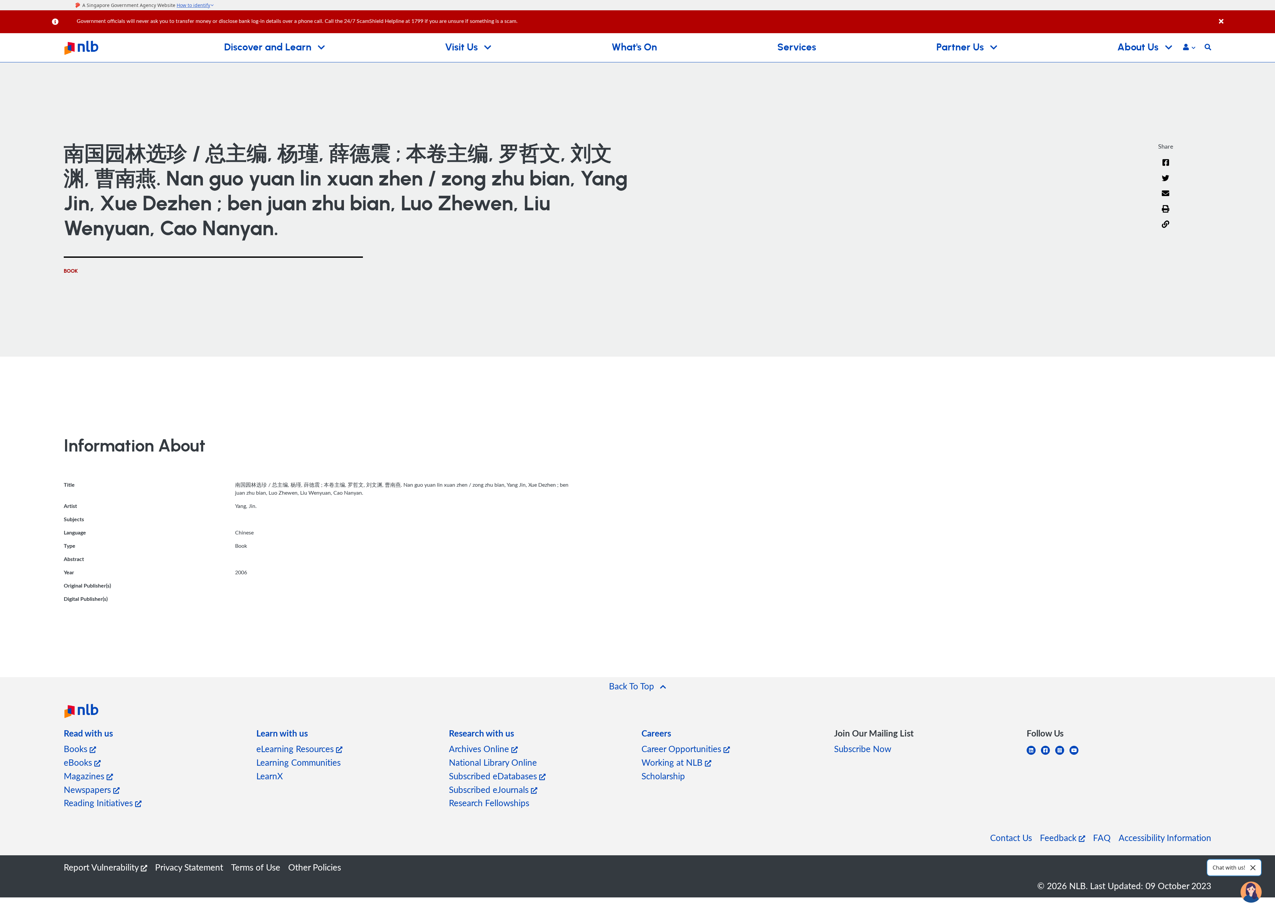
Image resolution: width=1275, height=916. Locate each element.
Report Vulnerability (102, 867)
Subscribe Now (862, 748)
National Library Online (493, 762)
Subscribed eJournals (490, 789)
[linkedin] (1034, 754)
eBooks (79, 762)
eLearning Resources (296, 748)
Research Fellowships (489, 803)
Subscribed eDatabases (494, 776)
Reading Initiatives (99, 803)
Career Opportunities (682, 748)
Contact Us (1011, 837)
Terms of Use (255, 867)
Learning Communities (298, 762)
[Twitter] (1165, 182)
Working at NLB (673, 762)
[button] (1189, 47)
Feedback (1059, 837)
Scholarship (663, 776)
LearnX (269, 776)
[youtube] (1076, 754)
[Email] (1165, 197)
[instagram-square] (1062, 754)
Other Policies (314, 867)
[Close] (1246, 17)
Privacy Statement (189, 867)
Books (77, 748)
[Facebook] (1166, 167)
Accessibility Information (1165, 837)
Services (796, 47)
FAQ (1102, 837)
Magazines (85, 776)
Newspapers (88, 789)
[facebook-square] (1048, 754)
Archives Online (480, 748)
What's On (634, 47)
